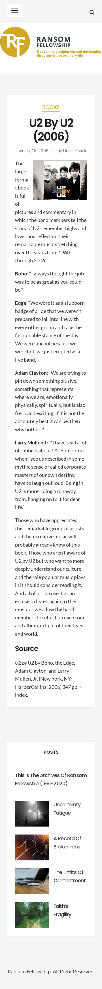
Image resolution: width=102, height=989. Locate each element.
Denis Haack (74, 150)
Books (51, 107)
